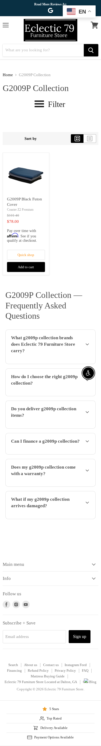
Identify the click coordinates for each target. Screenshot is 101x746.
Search (13, 665)
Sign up (79, 636)
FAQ (85, 670)
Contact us (51, 665)
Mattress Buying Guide (48, 676)
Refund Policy (38, 670)
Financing (14, 670)
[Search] (91, 50)
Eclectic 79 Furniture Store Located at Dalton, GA (41, 682)
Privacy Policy (65, 670)
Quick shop (26, 255)
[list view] (89, 138)
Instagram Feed (76, 665)
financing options (46, 453)
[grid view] (77, 138)
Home (8, 75)
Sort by (31, 138)
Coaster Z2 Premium (20, 209)
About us (30, 665)
